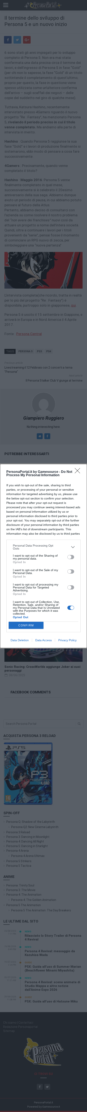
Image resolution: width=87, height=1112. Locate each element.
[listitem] (43, 547)
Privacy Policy (67, 640)
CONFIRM (26, 625)
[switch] (70, 557)
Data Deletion (20, 640)
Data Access (43, 640)
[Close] (79, 472)
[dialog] (43, 556)
